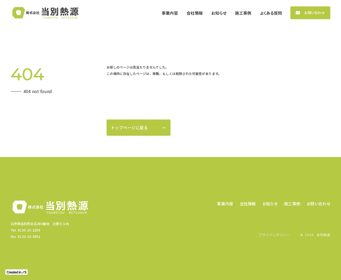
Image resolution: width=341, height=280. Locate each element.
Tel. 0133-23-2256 (25, 230)
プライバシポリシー (274, 235)
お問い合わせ (314, 12)
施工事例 (292, 203)
